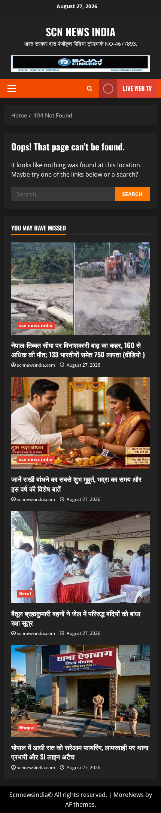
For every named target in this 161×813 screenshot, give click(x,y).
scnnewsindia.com (36, 365)
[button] (12, 89)
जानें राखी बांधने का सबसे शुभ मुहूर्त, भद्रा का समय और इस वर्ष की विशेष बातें (76, 483)
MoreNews (128, 795)
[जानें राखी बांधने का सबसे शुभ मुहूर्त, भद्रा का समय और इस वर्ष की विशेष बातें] (80, 423)
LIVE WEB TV (137, 88)
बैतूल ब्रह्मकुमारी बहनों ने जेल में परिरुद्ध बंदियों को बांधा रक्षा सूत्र (75, 617)
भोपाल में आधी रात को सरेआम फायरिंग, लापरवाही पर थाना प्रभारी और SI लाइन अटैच (79, 751)
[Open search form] (89, 88)
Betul (25, 593)
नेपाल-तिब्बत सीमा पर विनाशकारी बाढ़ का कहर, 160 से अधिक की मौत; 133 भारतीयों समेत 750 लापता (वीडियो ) (78, 349)
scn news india (80, 31)
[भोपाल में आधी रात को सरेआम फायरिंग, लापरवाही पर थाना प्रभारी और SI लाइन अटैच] (80, 691)
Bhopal (27, 727)
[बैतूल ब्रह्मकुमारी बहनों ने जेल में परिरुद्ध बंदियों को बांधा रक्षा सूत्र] (80, 557)
